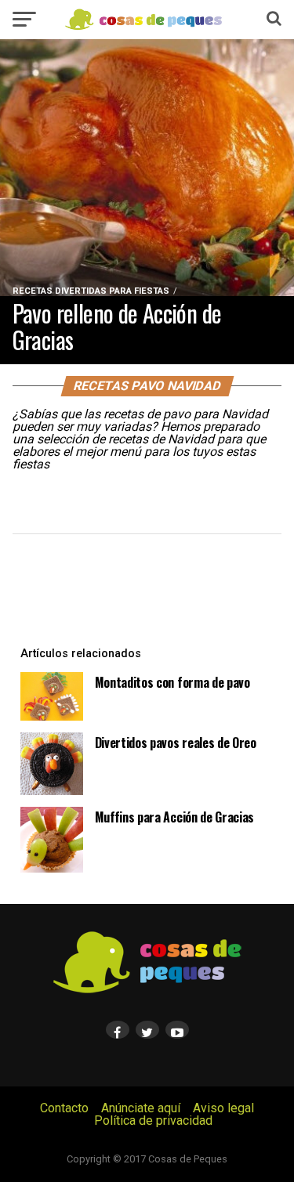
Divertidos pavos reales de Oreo (175, 742)
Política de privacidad (153, 1120)
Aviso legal (223, 1108)
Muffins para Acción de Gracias (174, 817)
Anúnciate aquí (140, 1108)
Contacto (64, 1108)
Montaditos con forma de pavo (172, 682)
